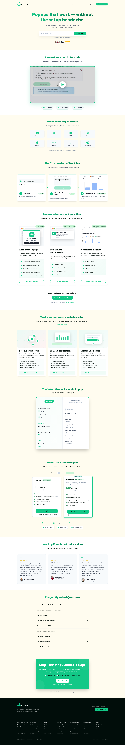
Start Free (61, 681)
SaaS (31, 724)
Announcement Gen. (74, 724)
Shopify (45, 722)
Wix (44, 729)
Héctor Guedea (40, 739)
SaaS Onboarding (34, 731)
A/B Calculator (73, 731)
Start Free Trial (100, 709)
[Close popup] (39, 231)
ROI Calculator (73, 729)
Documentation (60, 733)
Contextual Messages (62, 722)
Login (90, 4)
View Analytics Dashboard (93, 281)
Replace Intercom (21, 731)
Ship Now (80, 33)
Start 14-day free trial (46, 511)
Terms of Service (96, 739)
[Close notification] (72, 233)
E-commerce (33, 722)
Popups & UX (60, 724)
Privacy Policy (105, 739)
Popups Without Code (22, 722)
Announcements (21, 729)
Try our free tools (70, 302)
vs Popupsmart (86, 729)
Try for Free (101, 4)
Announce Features (35, 726)
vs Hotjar (85, 726)
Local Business (33, 733)
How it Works (56, 4)
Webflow (46, 726)
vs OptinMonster (87, 722)
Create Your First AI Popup (62, 298)
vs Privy (85, 731)
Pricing (71, 4)
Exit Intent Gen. (73, 726)
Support (98, 729)
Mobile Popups (60, 731)
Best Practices (60, 729)
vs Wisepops (86, 733)
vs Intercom (85, 724)
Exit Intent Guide (60, 726)
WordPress (46, 724)
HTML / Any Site (47, 733)
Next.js (45, 731)
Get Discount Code (32, 242)
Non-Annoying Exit (21, 724)
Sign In (97, 726)
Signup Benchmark (74, 733)
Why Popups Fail (21, 733)
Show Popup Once (21, 726)
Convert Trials (33, 729)
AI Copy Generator (74, 722)
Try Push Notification (32, 281)
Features (64, 4)
